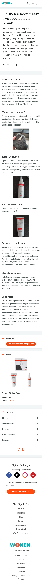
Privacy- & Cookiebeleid (21, 576)
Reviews (21, 521)
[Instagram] (25, 475)
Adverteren (21, 563)
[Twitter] (17, 475)
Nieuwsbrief (21, 529)
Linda (21, 65)
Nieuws (21, 509)
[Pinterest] (33, 475)
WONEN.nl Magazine (21, 533)
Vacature (21, 559)
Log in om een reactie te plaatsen (21, 344)
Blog (21, 517)
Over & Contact (21, 555)
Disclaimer (21, 571)
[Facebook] (9, 475)
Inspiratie (21, 513)
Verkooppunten (21, 525)
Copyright (21, 567)
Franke (11, 400)
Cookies (21, 579)
